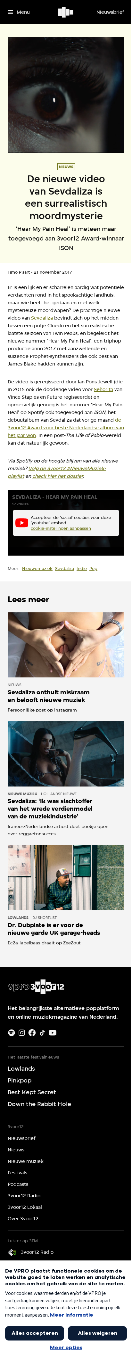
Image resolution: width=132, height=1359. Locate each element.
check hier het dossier (57, 476)
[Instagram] (22, 1033)
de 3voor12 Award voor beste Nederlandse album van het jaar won (66, 427)
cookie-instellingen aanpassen (61, 528)
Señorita (103, 389)
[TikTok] (42, 1033)
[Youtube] (52, 1033)
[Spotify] (11, 1033)
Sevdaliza (42, 318)
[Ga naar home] (66, 12)
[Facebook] (32, 1033)
